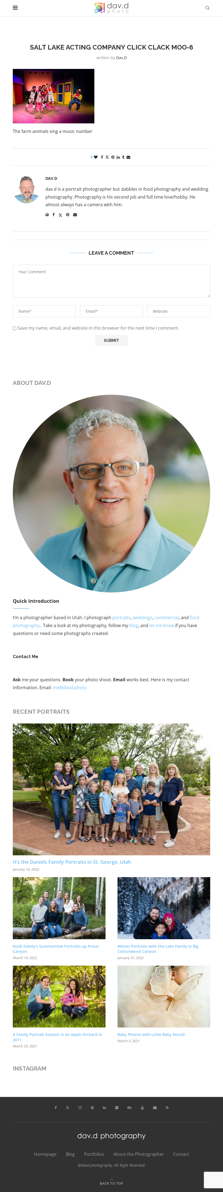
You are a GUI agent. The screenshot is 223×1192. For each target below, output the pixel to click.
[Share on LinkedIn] (118, 157)
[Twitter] (67, 1108)
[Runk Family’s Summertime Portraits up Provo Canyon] (59, 908)
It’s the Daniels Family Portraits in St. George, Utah (72, 862)
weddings (142, 618)
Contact (181, 1154)
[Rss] (167, 1108)
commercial (166, 618)
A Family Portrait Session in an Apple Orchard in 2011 (57, 1037)
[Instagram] (80, 1108)
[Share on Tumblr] (123, 157)
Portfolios (94, 1154)
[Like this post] (96, 157)
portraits (121, 618)
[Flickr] (116, 1108)
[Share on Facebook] (102, 157)
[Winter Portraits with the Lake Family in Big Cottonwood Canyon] (163, 908)
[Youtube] (142, 1108)
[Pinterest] (92, 1108)
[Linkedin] (104, 1108)
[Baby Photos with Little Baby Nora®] (163, 996)
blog (133, 625)
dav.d (121, 57)
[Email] (155, 1108)
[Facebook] (56, 1108)
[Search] (207, 8)
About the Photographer (138, 1154)
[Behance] (130, 1108)
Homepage (45, 1154)
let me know (161, 625)
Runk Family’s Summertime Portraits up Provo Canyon (56, 949)
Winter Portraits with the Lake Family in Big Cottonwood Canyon (158, 949)
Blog (70, 1154)
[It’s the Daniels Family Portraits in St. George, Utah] (111, 789)
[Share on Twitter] (107, 157)
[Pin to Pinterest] (112, 157)
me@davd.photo (70, 688)
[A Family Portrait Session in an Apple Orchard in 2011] (59, 996)
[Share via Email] (128, 157)
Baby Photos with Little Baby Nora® (151, 1034)
